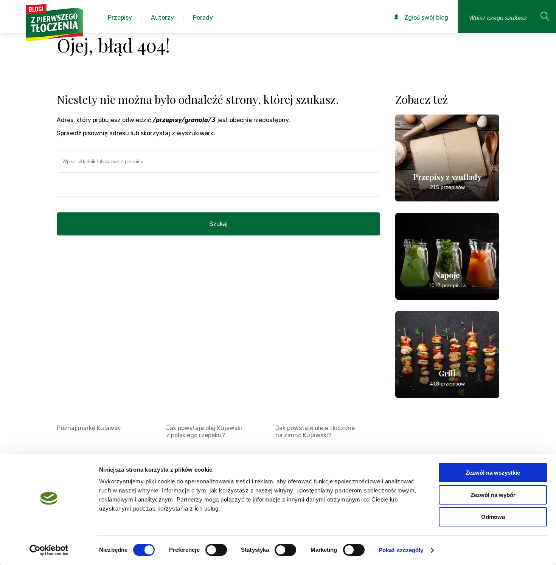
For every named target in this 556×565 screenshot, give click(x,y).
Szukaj (218, 224)
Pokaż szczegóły (401, 550)
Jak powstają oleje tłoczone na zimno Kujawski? (315, 431)
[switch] (216, 550)
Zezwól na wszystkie (493, 472)
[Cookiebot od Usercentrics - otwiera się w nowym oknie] (49, 550)
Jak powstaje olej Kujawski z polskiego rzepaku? (204, 431)
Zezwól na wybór (493, 495)
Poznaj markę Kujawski (89, 428)
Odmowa (493, 517)
